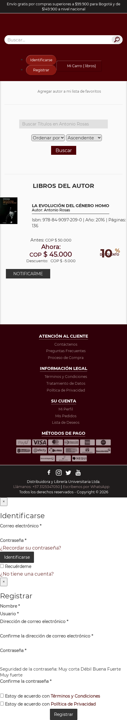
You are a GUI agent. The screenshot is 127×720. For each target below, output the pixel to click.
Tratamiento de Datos (65, 383)
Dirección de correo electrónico (34, 621)
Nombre (10, 606)
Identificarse (41, 60)
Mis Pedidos (65, 416)
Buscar (64, 150)
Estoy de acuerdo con (52, 696)
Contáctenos (65, 344)
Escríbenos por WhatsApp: (87, 486)
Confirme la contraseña (25, 681)
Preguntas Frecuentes (66, 351)
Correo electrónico (20, 526)
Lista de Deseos (65, 422)
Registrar (41, 70)
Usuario (9, 613)
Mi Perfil (65, 409)
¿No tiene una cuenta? (27, 574)
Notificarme (28, 273)
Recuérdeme (17, 566)
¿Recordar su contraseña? (30, 548)
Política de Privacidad (66, 390)
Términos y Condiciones (66, 376)
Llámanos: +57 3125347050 (36, 486)
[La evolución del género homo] (8, 210)
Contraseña (13, 540)
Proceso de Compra (66, 357)
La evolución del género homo (70, 208)
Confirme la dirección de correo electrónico (46, 636)
